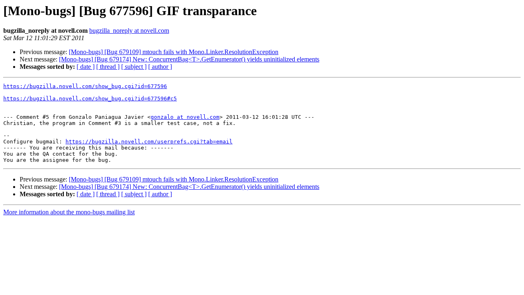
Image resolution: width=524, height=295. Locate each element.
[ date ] (86, 66)
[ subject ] (134, 66)
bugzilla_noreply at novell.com (129, 30)
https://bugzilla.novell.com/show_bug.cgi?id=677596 (85, 86)
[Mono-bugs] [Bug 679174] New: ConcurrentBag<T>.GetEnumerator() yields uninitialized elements (189, 59)
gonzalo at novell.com (185, 117)
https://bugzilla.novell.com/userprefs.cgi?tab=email (149, 141)
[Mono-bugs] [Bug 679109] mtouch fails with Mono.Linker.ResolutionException (173, 51)
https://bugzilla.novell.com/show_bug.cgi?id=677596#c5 (90, 98)
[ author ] (160, 66)
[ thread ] (108, 66)
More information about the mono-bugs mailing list (69, 212)
